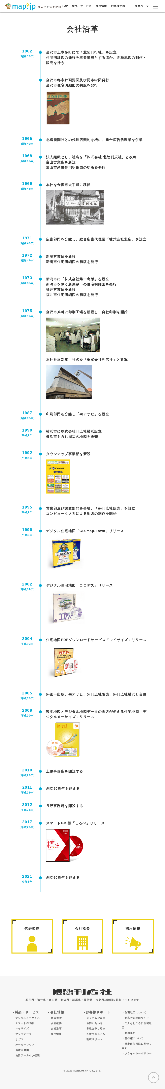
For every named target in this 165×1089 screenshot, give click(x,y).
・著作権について (133, 1038)
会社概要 (82, 928)
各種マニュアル (96, 1034)
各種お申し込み (96, 1028)
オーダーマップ (25, 1044)
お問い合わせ (95, 1023)
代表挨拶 (32, 928)
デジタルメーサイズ (27, 1017)
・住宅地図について (134, 1012)
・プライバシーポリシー (137, 1053)
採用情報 (133, 928)
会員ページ (142, 5)
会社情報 (101, 5)
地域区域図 (22, 1050)
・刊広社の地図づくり (135, 1017)
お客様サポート (121, 5)
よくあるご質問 (96, 1017)
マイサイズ (22, 1028)
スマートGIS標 (24, 1023)
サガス (19, 1039)
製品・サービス (82, 5)
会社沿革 (56, 1028)
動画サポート (95, 1039)
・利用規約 (129, 1033)
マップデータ (23, 1034)
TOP (65, 5)
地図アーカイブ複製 (27, 1055)
